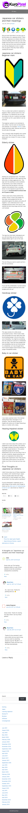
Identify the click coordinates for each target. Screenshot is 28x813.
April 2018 (4, 753)
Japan (5, 537)
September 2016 (6, 762)
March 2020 (5, 737)
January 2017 (5, 760)
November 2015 (6, 781)
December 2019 (6, 744)
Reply (5, 576)
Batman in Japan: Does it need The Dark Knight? (18, 515)
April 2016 (5, 769)
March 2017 (5, 758)
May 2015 (4, 795)
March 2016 (5, 772)
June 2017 (5, 755)
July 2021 (4, 728)
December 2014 (6, 799)
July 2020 (4, 732)
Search (4, 696)
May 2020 (5, 735)
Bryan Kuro (10, 582)
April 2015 (4, 797)
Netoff (19, 126)
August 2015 (5, 788)
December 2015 (6, 779)
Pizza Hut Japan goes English (12, 539)
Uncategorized (6, 721)
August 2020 (5, 730)
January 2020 (6, 742)
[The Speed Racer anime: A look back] (7, 524)
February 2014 (6, 802)
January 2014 (5, 804)
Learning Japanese (7, 711)
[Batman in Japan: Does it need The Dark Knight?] (18, 510)
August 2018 (5, 751)
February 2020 (6, 739)
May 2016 (4, 767)
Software (4, 718)
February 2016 (6, 774)
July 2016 (4, 765)
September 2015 (6, 786)
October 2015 (5, 783)
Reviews (4, 716)
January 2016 (5, 776)
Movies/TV (5, 714)
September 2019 (6, 749)
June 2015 (5, 793)
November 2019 (6, 746)
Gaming (4, 707)
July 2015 (4, 790)
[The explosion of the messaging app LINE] (7, 510)
